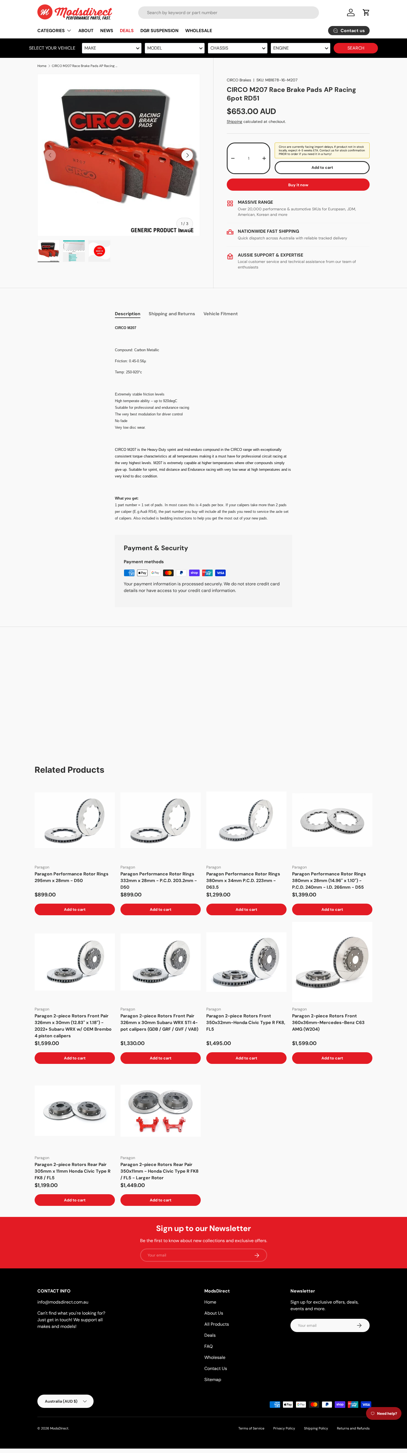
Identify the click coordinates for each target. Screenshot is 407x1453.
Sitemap (212, 1379)
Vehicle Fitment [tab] (221, 314)
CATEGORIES (51, 30)
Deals (210, 1335)
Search (355, 48)
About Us (213, 1313)
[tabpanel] (203, 422)
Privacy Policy (284, 1428)
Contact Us (215, 1368)
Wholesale (214, 1357)
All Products (216, 1324)
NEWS (106, 30)
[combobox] (228, 12)
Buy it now (298, 184)
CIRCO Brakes (239, 79)
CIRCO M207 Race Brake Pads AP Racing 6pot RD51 (85, 66)
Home (42, 66)
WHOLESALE (198, 30)
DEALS (127, 30)
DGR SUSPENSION (159, 30)
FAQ (208, 1346)
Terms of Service (251, 1428)
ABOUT (86, 30)
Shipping (234, 121)
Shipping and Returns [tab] (172, 314)
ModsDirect (59, 1428)
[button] (366, 12)
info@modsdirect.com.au (62, 1302)
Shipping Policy (316, 1428)
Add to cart (322, 167)
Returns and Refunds (353, 1428)
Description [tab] (127, 314)
